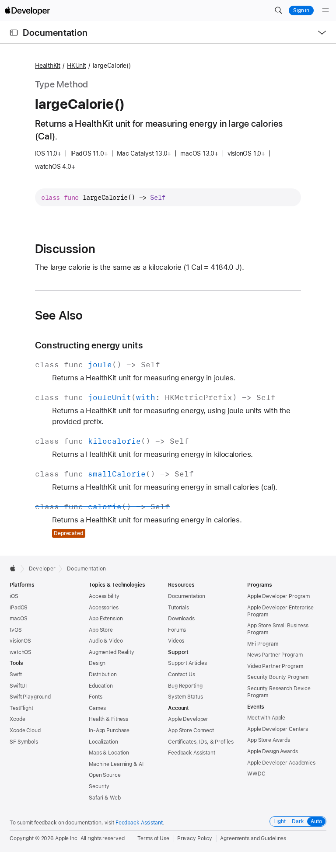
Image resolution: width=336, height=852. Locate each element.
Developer (42, 569)
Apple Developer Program (278, 596)
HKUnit (76, 65)
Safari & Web (105, 798)
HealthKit (47, 65)
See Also (59, 315)
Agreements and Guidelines (253, 838)
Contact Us (181, 674)
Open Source (105, 775)
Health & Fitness (108, 719)
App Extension (105, 619)
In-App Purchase (109, 730)
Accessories (104, 608)
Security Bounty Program (277, 677)
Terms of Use (153, 838)
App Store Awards (268, 740)
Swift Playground (30, 697)
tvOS (16, 630)
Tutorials (178, 608)
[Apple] (15, 568)
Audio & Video (105, 641)
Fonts (95, 697)
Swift (15, 674)
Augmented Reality (111, 652)
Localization (103, 742)
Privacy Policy (194, 838)
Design (97, 663)
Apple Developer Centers (277, 729)
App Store (101, 630)
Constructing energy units (89, 345)
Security (99, 786)
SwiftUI (18, 686)
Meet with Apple (266, 718)
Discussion (65, 249)
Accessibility (104, 596)
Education (101, 686)
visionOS (20, 641)
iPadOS (19, 608)
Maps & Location (109, 753)
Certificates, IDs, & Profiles (201, 742)
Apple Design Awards (272, 751)
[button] (278, 10)
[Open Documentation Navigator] (13, 32)
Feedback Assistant (191, 753)
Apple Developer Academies (281, 763)
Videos (176, 641)
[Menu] (325, 10)
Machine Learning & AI (116, 764)
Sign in (301, 10)
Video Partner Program (275, 666)
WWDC (256, 774)
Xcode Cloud (25, 730)
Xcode (17, 719)
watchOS (21, 652)
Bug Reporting (185, 686)
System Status (185, 697)
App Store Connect (191, 730)
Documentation (55, 32)
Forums (177, 630)
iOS (14, 596)
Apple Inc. (67, 838)
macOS (18, 619)
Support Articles (187, 663)
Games (97, 708)
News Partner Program (275, 655)
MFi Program (262, 644)
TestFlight (21, 708)
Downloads (181, 619)
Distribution (103, 674)
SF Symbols (24, 742)
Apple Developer (188, 719)
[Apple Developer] (27, 10)
